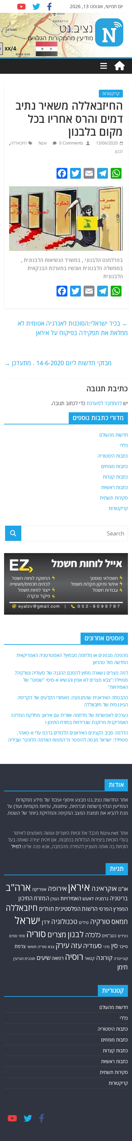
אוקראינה (104, 888)
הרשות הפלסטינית (76, 909)
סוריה (36, 933)
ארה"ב (18, 887)
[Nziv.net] (119, 66)
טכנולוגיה (64, 921)
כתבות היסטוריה (113, 456)
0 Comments (70, 143)
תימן (122, 967)
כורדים (123, 935)
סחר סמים (17, 936)
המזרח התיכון (33, 898)
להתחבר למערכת (104, 403)
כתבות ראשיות (114, 487)
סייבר (123, 946)
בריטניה (119, 898)
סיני (106, 946)
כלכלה (93, 934)
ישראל (27, 920)
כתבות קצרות (115, 477)
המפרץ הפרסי (113, 909)
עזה (76, 945)
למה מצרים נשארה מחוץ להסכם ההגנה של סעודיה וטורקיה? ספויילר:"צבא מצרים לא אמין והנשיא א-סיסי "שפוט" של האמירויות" (71, 680)
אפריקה (39, 889)
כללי (124, 445)
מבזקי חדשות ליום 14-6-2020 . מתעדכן (58, 363)
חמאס (119, 921)
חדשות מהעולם (114, 435)
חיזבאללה (18, 143)
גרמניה (101, 898)
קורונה (104, 957)
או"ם (123, 889)
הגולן (54, 899)
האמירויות (71, 898)
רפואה (58, 958)
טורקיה (100, 921)
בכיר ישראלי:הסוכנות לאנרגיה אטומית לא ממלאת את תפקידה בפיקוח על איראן (73, 328)
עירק (62, 945)
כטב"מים (109, 936)
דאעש (88, 898)
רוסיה (74, 956)
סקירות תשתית (114, 498)
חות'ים (46, 909)
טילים (84, 922)
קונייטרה (121, 958)
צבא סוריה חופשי (40, 946)
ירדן (46, 922)
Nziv (43, 143)
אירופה (57, 888)
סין (114, 945)
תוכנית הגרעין (24, 958)
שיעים (43, 958)
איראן (79, 887)
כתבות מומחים (114, 466)
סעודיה (92, 945)
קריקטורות (110, 93)
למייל (16, 846)
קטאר (90, 958)
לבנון (119, 151)
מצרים (56, 934)
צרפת (20, 946)
